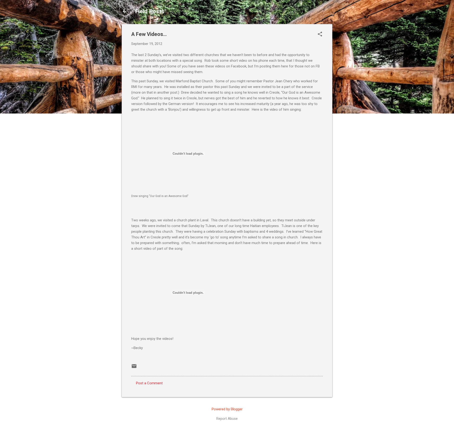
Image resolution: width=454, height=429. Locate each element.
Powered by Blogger (227, 409)
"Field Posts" (149, 11)
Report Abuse (227, 418)
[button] (320, 34)
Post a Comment (149, 383)
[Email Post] (134, 368)
